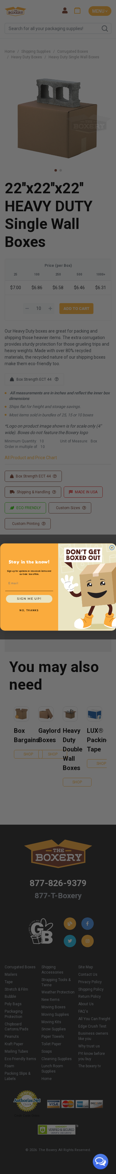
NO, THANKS (29, 610)
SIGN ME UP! (29, 598)
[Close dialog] (112, 547)
